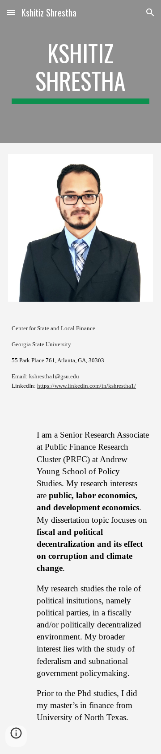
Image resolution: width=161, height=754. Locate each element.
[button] (10, 12)
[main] (80, 71)
